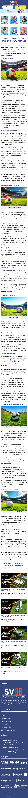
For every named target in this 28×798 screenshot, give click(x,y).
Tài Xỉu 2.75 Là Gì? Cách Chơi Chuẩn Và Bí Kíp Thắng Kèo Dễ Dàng (13, 642)
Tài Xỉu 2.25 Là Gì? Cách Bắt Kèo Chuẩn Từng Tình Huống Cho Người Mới (13, 616)
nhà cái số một (9, 135)
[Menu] (2, 2)
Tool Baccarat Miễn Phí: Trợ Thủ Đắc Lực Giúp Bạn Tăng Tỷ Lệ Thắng (13, 590)
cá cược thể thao (9, 163)
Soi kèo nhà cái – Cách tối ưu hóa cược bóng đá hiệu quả (13, 566)
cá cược (17, 89)
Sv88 (2, 469)
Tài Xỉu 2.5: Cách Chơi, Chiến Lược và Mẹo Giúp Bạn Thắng (13, 668)
